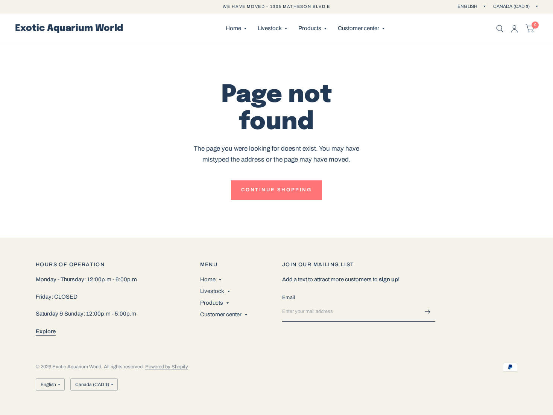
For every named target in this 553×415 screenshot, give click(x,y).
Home (233, 28)
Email (288, 297)
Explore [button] (46, 331)
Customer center (358, 28)
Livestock (270, 28)
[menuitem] (236, 28)
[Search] (499, 29)
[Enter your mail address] (427, 312)
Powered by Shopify (166, 366)
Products (309, 28)
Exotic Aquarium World (69, 28)
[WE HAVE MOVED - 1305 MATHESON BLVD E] (276, 6)
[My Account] (514, 29)
